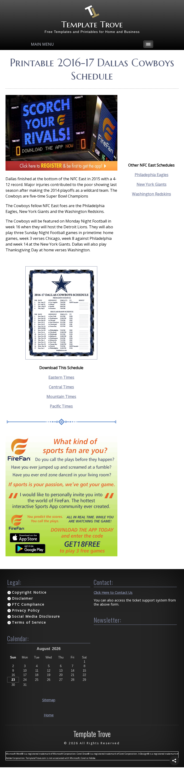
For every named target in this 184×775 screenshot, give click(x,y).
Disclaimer (22, 598)
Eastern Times (61, 377)
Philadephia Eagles (151, 174)
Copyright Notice (29, 592)
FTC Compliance (28, 604)
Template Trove (92, 24)
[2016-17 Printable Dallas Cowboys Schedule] (61, 358)
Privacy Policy (26, 610)
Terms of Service (29, 622)
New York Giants (152, 184)
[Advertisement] (151, 119)
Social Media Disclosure (36, 616)
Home (49, 715)
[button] (174, 760)
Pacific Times (61, 406)
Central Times (61, 387)
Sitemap (48, 700)
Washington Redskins (151, 194)
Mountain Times (61, 396)
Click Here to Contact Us (113, 592)
